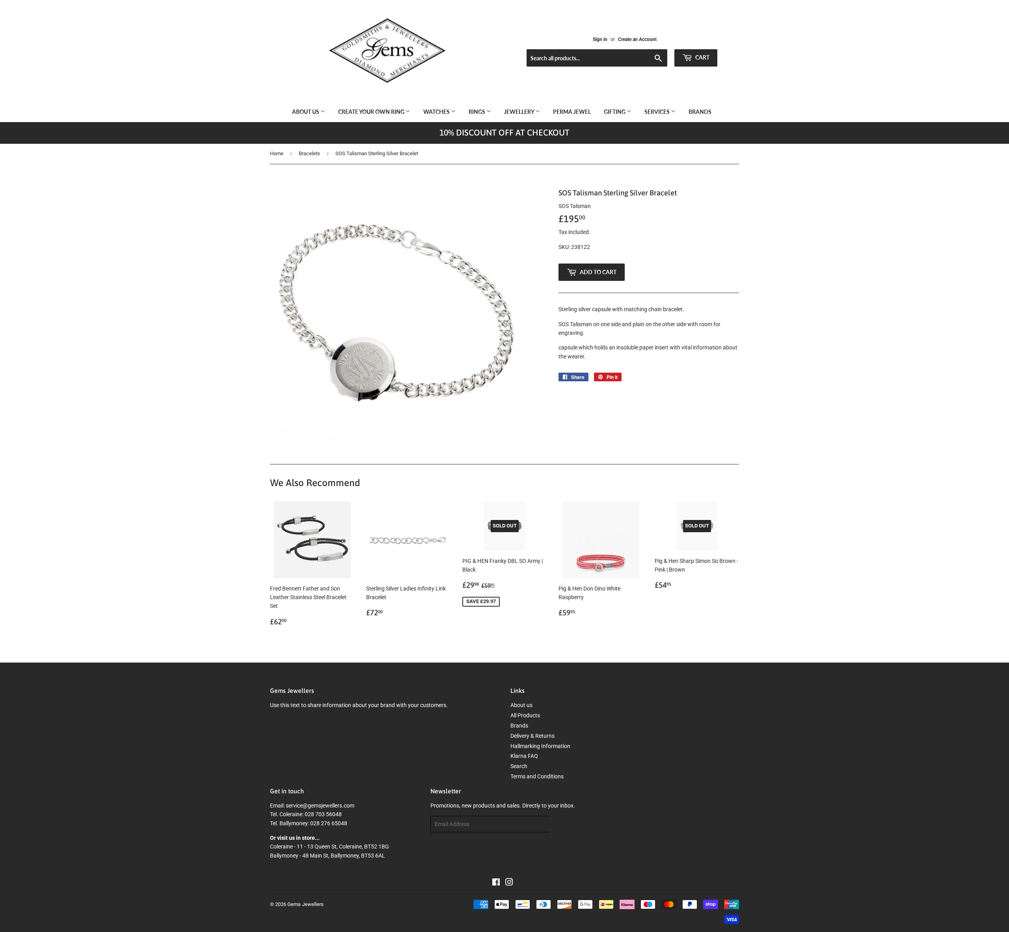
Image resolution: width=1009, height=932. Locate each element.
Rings (477, 111)
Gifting (615, 111)
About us (306, 111)
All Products (525, 715)
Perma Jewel (572, 111)
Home (276, 153)
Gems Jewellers (305, 904)
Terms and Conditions (537, 776)
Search (518, 766)
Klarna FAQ (524, 756)
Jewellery (519, 111)
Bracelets (309, 153)
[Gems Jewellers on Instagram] (509, 883)
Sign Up (564, 824)
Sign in (600, 39)
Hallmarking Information (540, 746)
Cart (701, 57)
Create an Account (637, 39)
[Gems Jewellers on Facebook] (496, 883)
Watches (437, 111)
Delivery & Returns (532, 736)
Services (657, 111)
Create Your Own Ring (372, 111)
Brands (700, 111)
